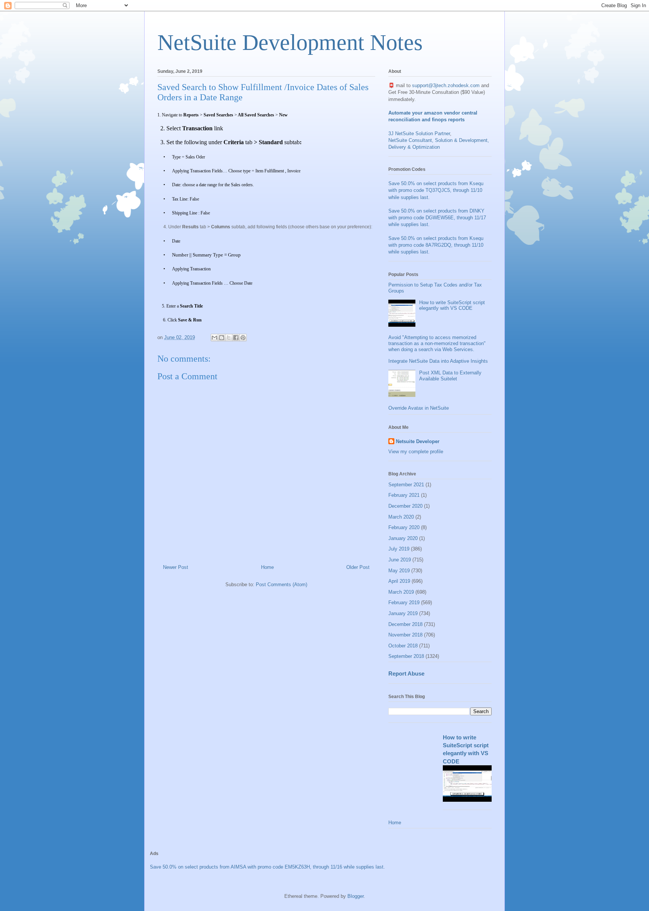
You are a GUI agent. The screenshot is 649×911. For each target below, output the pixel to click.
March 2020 (401, 517)
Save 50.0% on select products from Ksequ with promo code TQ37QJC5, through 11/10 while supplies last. (435, 190)
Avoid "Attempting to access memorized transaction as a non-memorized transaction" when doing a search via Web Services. (437, 343)
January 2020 (403, 538)
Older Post (358, 567)
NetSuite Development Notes (290, 42)
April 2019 (399, 581)
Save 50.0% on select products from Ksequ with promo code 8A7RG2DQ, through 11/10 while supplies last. (435, 245)
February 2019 (404, 602)
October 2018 (403, 646)
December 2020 (405, 506)
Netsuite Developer (417, 441)
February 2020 (404, 527)
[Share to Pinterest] (243, 337)
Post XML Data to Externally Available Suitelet (450, 376)
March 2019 (401, 592)
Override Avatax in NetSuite (418, 408)
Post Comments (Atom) (281, 584)
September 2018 (406, 656)
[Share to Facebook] (236, 337)
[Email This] (214, 337)
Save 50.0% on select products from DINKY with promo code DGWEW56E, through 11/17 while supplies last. (437, 217)
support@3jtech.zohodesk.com (446, 85)
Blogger (355, 896)
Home (267, 567)
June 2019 (399, 560)
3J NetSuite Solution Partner (419, 133)
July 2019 (398, 549)
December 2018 (405, 624)
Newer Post (175, 567)
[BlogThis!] (221, 337)
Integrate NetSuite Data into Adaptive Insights (438, 361)
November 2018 (405, 635)
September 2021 (406, 484)
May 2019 (399, 570)
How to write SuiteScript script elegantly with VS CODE (452, 305)
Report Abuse (406, 673)
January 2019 (403, 613)
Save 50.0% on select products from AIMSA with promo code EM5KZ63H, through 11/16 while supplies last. (267, 867)
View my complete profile (415, 451)
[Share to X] (228, 337)
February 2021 (404, 495)
